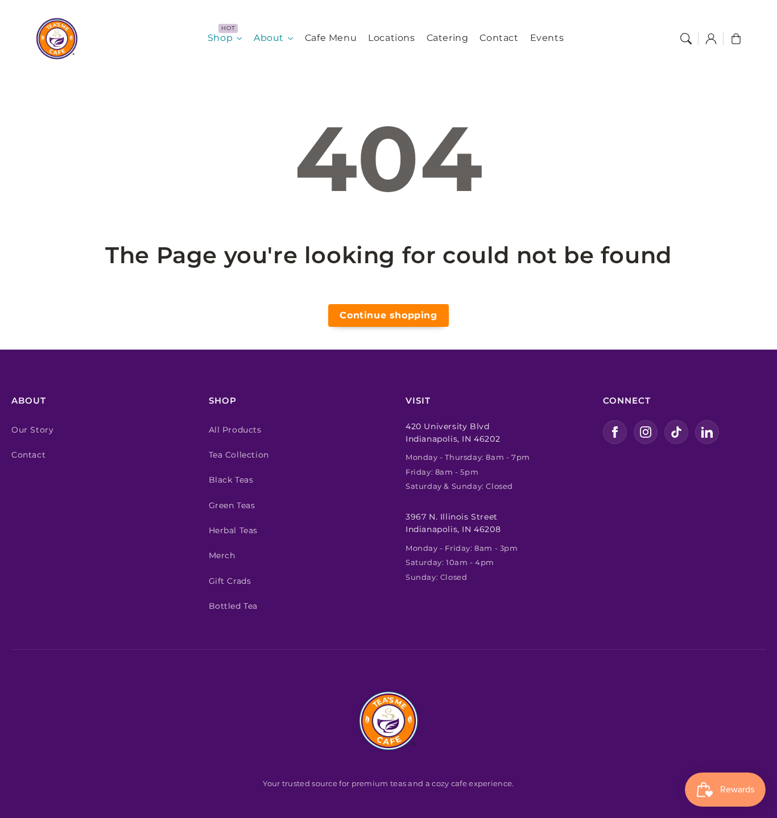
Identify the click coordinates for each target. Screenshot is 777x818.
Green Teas (232, 505)
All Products (235, 430)
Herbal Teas (233, 530)
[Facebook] (615, 432)
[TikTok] (676, 432)
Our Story (32, 430)
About (269, 37)
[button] (686, 38)
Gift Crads (230, 581)
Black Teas (231, 480)
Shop (220, 37)
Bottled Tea (233, 606)
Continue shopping (388, 315)
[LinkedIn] (707, 432)
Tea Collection (239, 455)
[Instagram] (646, 432)
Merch (222, 555)
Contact (28, 455)
